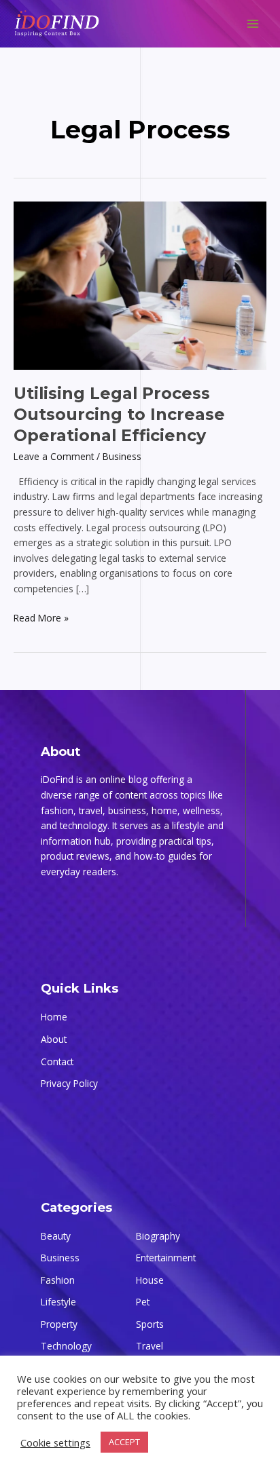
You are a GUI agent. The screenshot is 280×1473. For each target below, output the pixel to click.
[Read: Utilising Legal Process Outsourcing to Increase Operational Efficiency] (140, 284)
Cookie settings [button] (55, 1442)
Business (122, 456)
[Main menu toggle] (253, 24)
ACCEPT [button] (124, 1442)
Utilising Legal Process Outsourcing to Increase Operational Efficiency (119, 414)
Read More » (41, 617)
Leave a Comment (54, 456)
